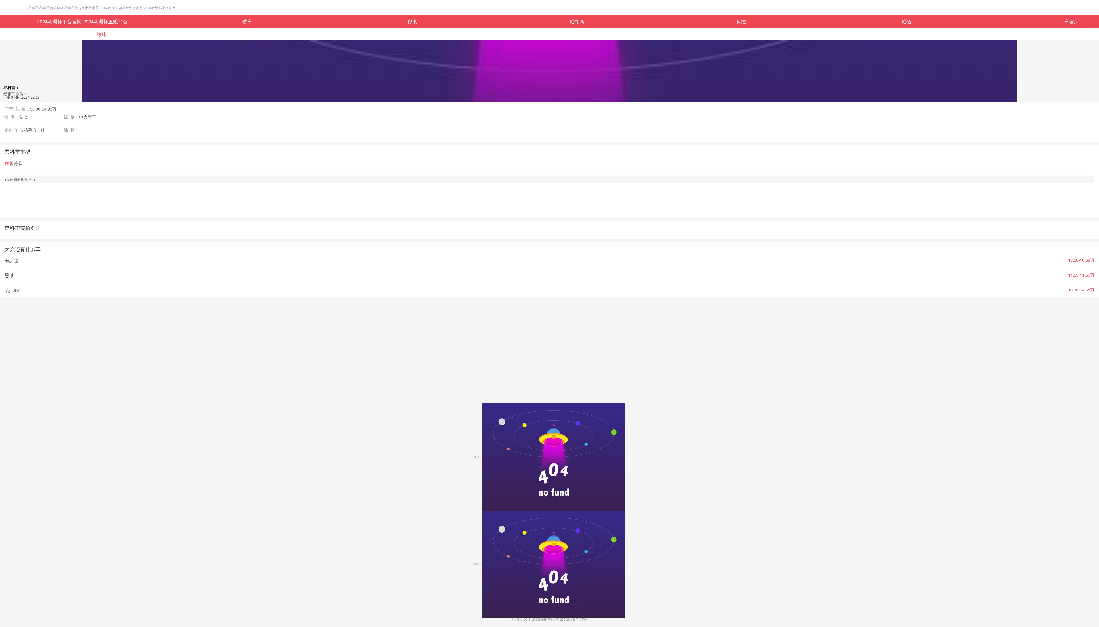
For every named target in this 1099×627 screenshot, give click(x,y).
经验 (907, 21)
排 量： (16, 117)
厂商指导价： (30, 109)
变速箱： (24, 130)
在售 (9, 163)
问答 (742, 21)
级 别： (80, 117)
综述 (101, 34)
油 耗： (71, 130)
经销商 (577, 21)
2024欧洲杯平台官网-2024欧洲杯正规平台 (82, 21)
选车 (247, 21)
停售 (18, 163)
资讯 (412, 21)
